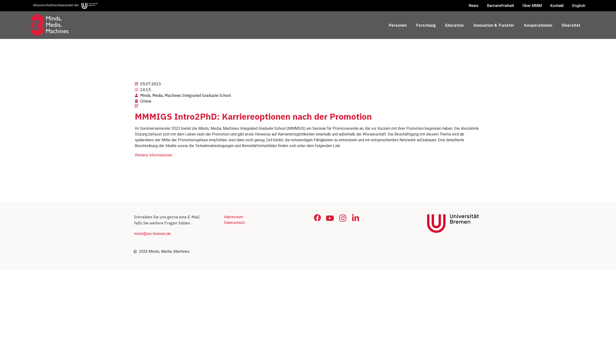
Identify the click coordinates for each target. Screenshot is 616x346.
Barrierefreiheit (500, 5)
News (474, 5)
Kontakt (557, 5)
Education (454, 25)
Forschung (426, 25)
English (578, 5)
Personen (398, 25)
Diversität (571, 25)
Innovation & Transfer (493, 25)
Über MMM (532, 5)
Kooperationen (538, 25)
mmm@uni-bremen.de (152, 233)
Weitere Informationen (153, 155)
